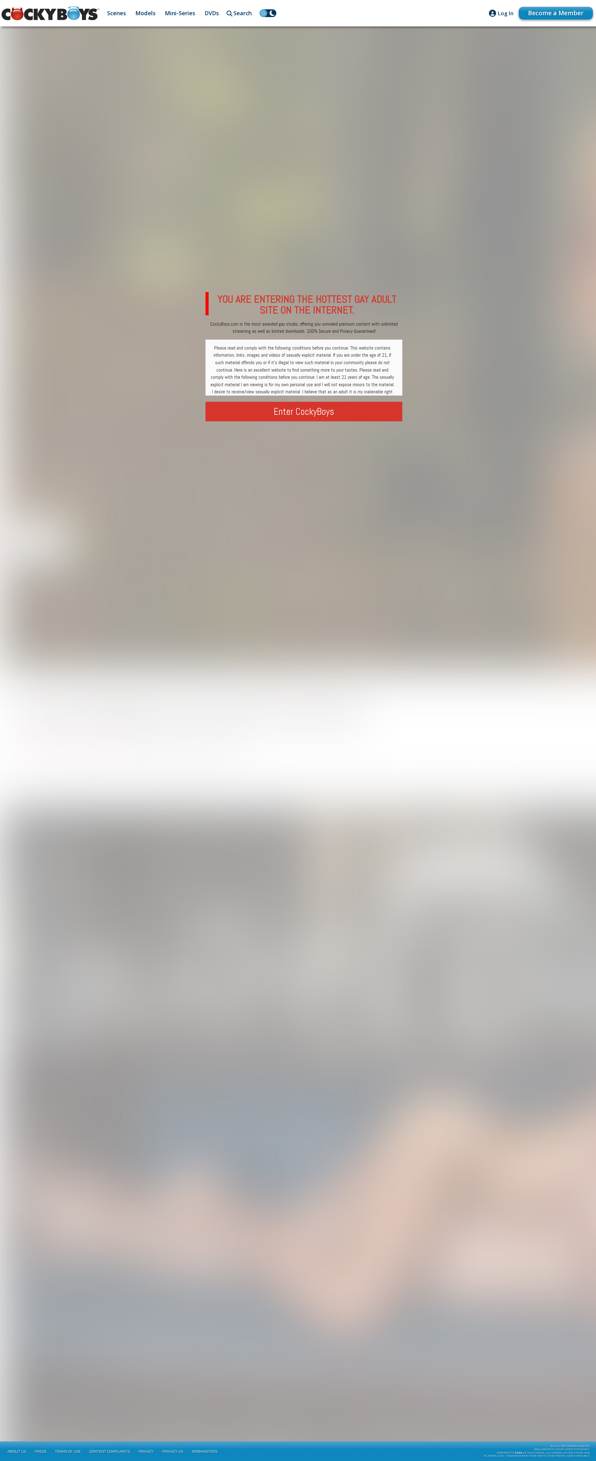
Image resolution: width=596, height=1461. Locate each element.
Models (145, 13)
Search (242, 13)
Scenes (116, 13)
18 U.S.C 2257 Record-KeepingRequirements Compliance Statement (562, 1448)
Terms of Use (68, 1451)
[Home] (50, 13)
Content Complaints (109, 1451)
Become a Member (556, 13)
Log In (505, 13)
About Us (16, 1451)
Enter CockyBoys (304, 411)
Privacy (146, 1451)
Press (40, 1451)
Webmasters (204, 1451)
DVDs (212, 13)
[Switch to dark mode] (268, 13)
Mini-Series (180, 13)
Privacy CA (172, 1451)
